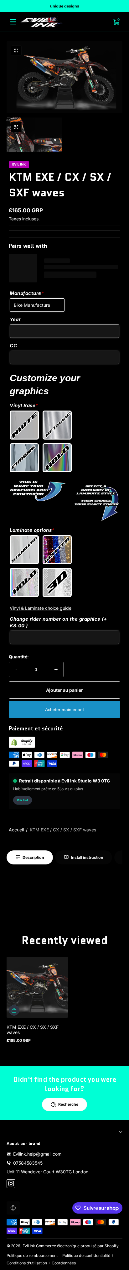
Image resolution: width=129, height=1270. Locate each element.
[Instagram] (64, 1261)
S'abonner (60, 1245)
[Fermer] (118, 1181)
